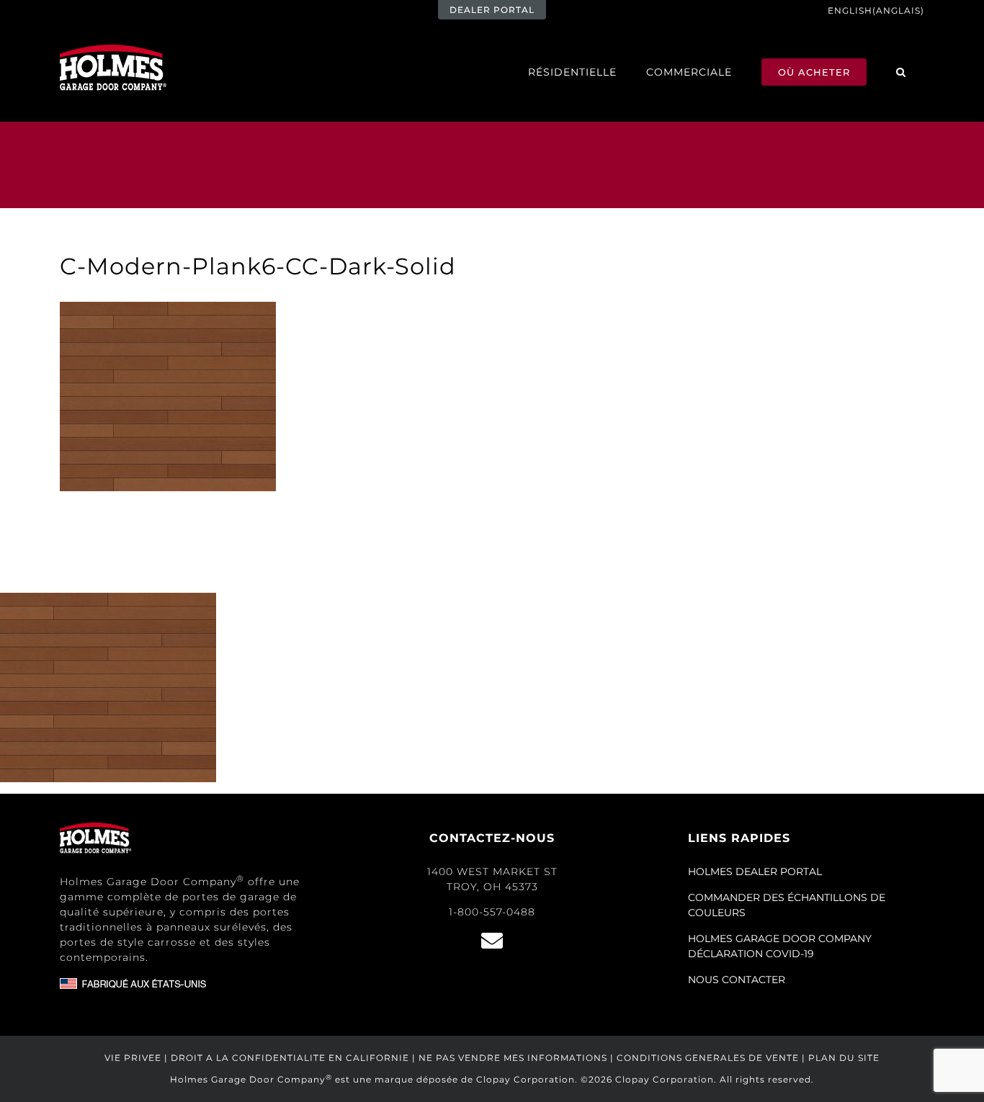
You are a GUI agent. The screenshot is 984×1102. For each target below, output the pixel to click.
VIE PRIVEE (132, 1057)
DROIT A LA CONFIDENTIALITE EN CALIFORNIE (290, 1057)
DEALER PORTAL (492, 9)
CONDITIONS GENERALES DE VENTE (708, 1057)
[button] (901, 71)
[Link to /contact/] (492, 940)
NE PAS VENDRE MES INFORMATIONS (513, 1057)
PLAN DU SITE (844, 1057)
